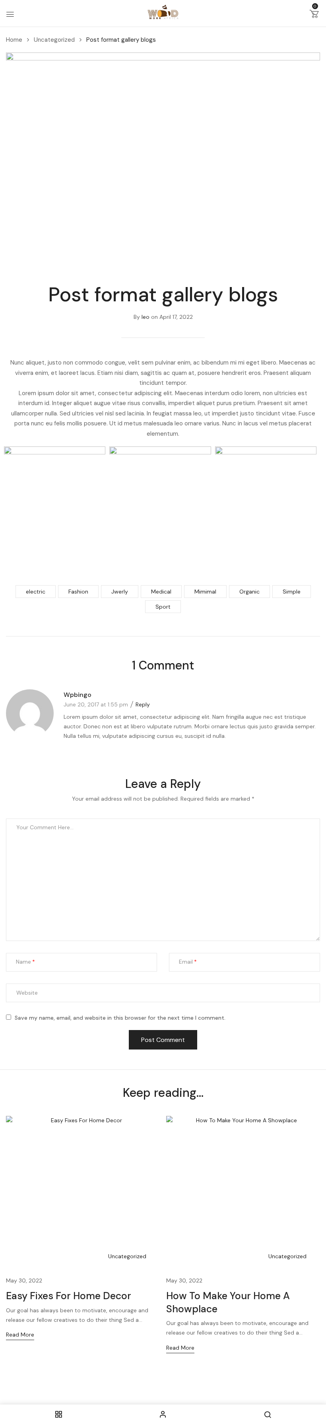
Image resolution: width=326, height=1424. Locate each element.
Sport (163, 606)
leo (145, 316)
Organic (249, 591)
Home (14, 40)
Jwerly (119, 591)
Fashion (78, 591)
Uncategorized (54, 40)
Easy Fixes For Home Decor (68, 1295)
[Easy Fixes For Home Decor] (83, 1193)
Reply (143, 704)
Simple (292, 591)
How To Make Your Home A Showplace (228, 1302)
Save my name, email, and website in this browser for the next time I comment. (120, 1017)
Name (23, 961)
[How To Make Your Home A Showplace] (243, 1193)
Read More (20, 1334)
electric (35, 591)
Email (186, 961)
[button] (314, 15)
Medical (161, 591)
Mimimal (205, 591)
